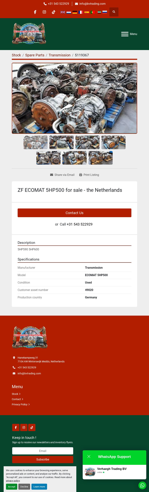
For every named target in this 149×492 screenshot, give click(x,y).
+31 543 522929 (58, 3)
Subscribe (42, 459)
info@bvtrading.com (92, 3)
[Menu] (124, 34)
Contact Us (74, 213)
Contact (16, 399)
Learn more (39, 486)
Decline (24, 486)
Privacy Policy (19, 404)
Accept (11, 486)
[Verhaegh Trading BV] (30, 337)
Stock (15, 393)
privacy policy (13, 480)
